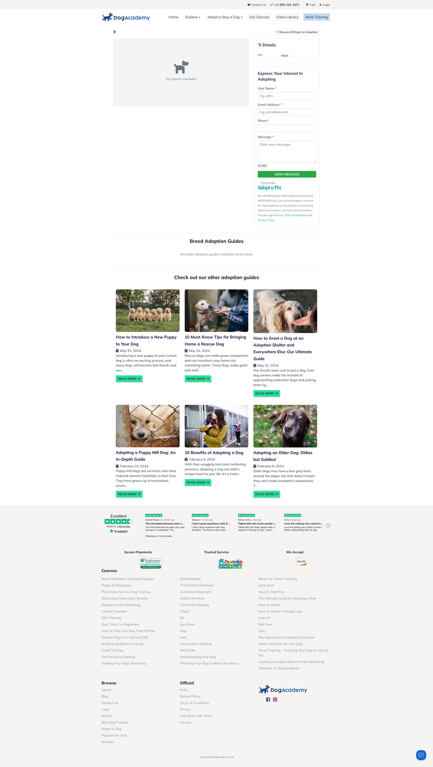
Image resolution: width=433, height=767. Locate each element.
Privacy (185, 709)
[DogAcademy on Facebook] (268, 700)
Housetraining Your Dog (198, 657)
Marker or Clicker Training (277, 579)
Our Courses (259, 17)
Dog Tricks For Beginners (120, 624)
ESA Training (111, 618)
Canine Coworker (114, 611)
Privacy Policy (266, 220)
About (106, 690)
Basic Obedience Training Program (127, 579)
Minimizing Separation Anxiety (124, 598)
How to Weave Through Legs (280, 611)
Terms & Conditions (295, 215)
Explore (191, 17)
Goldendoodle (190, 579)
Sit (182, 618)
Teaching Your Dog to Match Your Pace (209, 663)
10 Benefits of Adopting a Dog (214, 452)
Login (326, 4)
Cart (312, 4)
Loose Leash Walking (196, 644)
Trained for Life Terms (196, 716)
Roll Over (265, 624)
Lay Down (187, 624)
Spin (261, 631)
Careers (185, 722)
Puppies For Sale (114, 735)
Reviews (107, 742)
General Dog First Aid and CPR (124, 637)
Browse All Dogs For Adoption (298, 32)
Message (266, 137)
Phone (263, 121)
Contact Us (258, 4)
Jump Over (266, 585)
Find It (184, 611)
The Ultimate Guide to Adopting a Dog (287, 598)
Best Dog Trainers (115, 722)
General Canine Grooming (120, 605)
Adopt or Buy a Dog (223, 17)
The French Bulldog (194, 605)
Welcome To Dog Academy (278, 668)
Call (286, 4)
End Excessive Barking (118, 657)
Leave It (264, 618)
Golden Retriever (192, 598)
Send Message (287, 174)
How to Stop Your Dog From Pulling (128, 631)
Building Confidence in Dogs (122, 644)
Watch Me (187, 650)
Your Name (267, 88)
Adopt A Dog (111, 729)
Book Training (316, 17)
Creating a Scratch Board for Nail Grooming (291, 662)
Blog (104, 696)
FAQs (184, 690)
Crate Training (112, 650)
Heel (183, 637)
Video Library (287, 17)
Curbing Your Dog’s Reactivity (123, 663)
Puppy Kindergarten (116, 585)
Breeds (106, 716)
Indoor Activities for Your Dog (280, 644)
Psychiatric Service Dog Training (126, 592)
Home (173, 17)
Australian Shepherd (195, 592)
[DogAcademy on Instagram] (275, 700)
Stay (183, 631)
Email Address (270, 105)
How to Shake (269, 605)
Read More (128, 379)
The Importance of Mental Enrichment (286, 637)
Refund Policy (190, 696)
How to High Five (271, 592)
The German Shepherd (196, 585)
